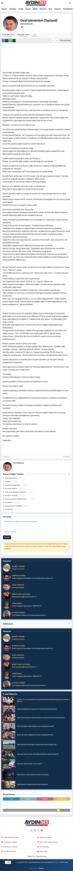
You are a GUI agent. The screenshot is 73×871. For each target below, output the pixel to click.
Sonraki (66, 457)
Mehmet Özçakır (18, 566)
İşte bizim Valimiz (11, 488)
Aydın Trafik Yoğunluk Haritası (49, 842)
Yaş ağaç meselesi (11, 495)
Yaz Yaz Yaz (9, 509)
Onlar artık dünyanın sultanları (15, 492)
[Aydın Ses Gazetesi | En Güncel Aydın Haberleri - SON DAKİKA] (35, 3)
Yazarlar (57, 9)
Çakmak (8, 481)
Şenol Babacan (26, 24)
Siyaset (4, 9)
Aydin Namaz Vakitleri (10, 842)
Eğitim (35, 9)
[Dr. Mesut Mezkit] (6, 614)
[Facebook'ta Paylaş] (3, 40)
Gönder (7, 537)
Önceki (6, 457)
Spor (50, 9)
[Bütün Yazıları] (69, 474)
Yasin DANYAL (17, 603)
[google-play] (41, 856)
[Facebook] (31, 830)
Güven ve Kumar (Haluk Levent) (16, 499)
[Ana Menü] (2, 3)
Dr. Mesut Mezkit (18, 612)
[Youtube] (41, 830)
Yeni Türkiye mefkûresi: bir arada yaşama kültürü (29, 615)
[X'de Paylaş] (6, 40)
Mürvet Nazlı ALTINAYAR (21, 594)
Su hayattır (9, 502)
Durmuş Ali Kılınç (18, 575)
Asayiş (20, 9)
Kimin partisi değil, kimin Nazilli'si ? (24, 597)
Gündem (12, 9)
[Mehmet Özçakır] (6, 567)
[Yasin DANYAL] (6, 605)
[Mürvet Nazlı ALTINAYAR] (6, 595)
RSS (8, 862)
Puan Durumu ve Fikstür (10, 847)
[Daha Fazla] (14, 40)
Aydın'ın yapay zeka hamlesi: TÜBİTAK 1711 (27, 606)
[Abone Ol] (65, 40)
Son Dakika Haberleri (9, 851)
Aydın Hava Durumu (46, 837)
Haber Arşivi (43, 851)
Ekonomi (43, 9)
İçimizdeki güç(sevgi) (12, 485)
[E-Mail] (21, 27)
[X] (34, 830)
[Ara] (70, 3)
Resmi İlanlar (68, 9)
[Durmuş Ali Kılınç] (6, 577)
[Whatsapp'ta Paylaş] (10, 40)
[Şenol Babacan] (10, 23)
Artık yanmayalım (11, 478)
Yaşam (27, 9)
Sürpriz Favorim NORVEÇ (13, 506)
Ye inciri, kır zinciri (18, 569)
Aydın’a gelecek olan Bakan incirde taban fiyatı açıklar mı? (32, 578)
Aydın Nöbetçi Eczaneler (11, 837)
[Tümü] (69, 561)
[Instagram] (38, 830)
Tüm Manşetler (44, 847)
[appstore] (31, 856)
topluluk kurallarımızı (20, 544)
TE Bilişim (41, 868)
